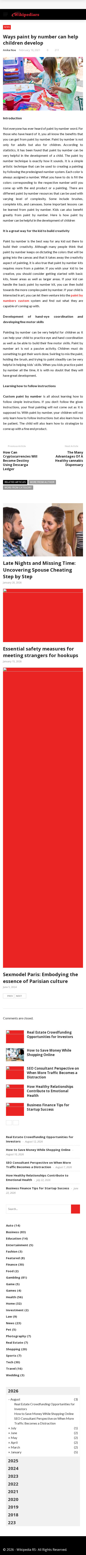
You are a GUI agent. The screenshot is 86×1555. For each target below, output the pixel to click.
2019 (13, 1507)
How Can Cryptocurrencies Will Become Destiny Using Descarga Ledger (20, 460)
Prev (10, 995)
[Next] (16, 1122)
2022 (13, 1484)
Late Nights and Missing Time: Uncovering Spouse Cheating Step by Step (39, 570)
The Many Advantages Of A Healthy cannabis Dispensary (69, 458)
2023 (13, 1476)
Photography (16, 1336)
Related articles (15, 482)
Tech (9, 1362)
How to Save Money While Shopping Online (49, 1052)
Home (10, 1303)
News (7, 27)
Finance (11, 1264)
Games (11, 1290)
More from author (42, 482)
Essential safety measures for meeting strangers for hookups (40, 652)
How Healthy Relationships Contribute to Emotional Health (50, 1091)
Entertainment (17, 1245)
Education (13, 1238)
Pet (8, 1329)
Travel (11, 1368)
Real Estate (14, 1342)
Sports (11, 1355)
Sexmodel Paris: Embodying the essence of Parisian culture (40, 977)
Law (9, 1316)
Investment (15, 1310)
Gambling (13, 1277)
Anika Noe (9, 50)
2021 (13, 1491)
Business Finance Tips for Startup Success (48, 1107)
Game (10, 1284)
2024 (13, 1468)
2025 (13, 1461)
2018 (13, 1515)
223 (12, 1522)
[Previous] (9, 1122)
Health (11, 1297)
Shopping (13, 1349)
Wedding (12, 1375)
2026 (13, 1391)
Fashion (11, 1251)
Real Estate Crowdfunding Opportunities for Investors (50, 1034)
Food (10, 1271)
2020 (13, 1499)
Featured (13, 1258)
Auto (9, 1225)
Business (12, 1232)
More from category (18, 487)
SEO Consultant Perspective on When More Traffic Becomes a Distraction (53, 1072)
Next (19, 995)
